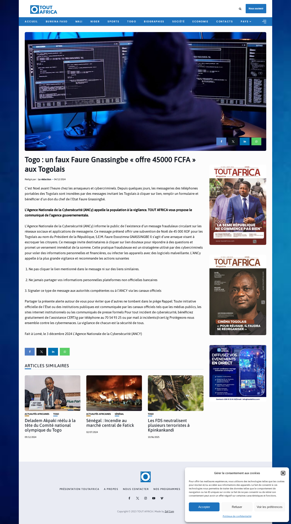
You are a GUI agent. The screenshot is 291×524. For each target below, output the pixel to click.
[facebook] (221, 141)
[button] (283, 473)
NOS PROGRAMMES (166, 489)
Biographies (154, 21)
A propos (111, 489)
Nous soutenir (256, 8)
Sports (113, 21)
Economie (200, 21)
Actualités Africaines (37, 414)
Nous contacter (136, 489)
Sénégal (119, 414)
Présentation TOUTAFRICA (79, 489)
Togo (131, 21)
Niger (95, 21)
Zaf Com (169, 511)
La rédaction (44, 179)
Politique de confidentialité (237, 516)
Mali (79, 21)
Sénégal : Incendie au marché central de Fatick (110, 423)
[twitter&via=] (233, 141)
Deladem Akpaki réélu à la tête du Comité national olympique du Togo (50, 425)
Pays (244, 21)
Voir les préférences (269, 507)
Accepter (204, 507)
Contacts (224, 21)
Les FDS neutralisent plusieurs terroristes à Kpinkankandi (169, 425)
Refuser (237, 507)
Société (178, 21)
